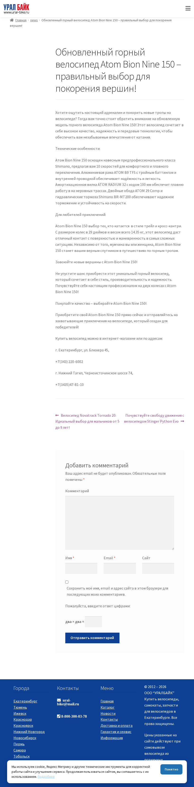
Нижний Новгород (29, 731)
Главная (20, 20)
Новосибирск (24, 737)
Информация (112, 737)
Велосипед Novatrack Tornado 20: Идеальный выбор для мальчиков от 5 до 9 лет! (87, 421)
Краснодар (22, 719)
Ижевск (19, 713)
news (34, 20)
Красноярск (23, 725)
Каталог (108, 707)
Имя (69, 557)
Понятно (171, 769)
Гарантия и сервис (116, 731)
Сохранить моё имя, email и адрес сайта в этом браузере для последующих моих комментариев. (117, 591)
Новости (108, 713)
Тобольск (21, 756)
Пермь (19, 744)
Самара (19, 750)
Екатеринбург (25, 701)
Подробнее (46, 776)
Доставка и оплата (116, 725)
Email (109, 557)
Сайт (146, 557)
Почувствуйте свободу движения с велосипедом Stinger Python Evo (154, 418)
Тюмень (20, 707)
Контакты (109, 719)
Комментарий (77, 490)
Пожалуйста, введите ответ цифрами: (97, 606)
